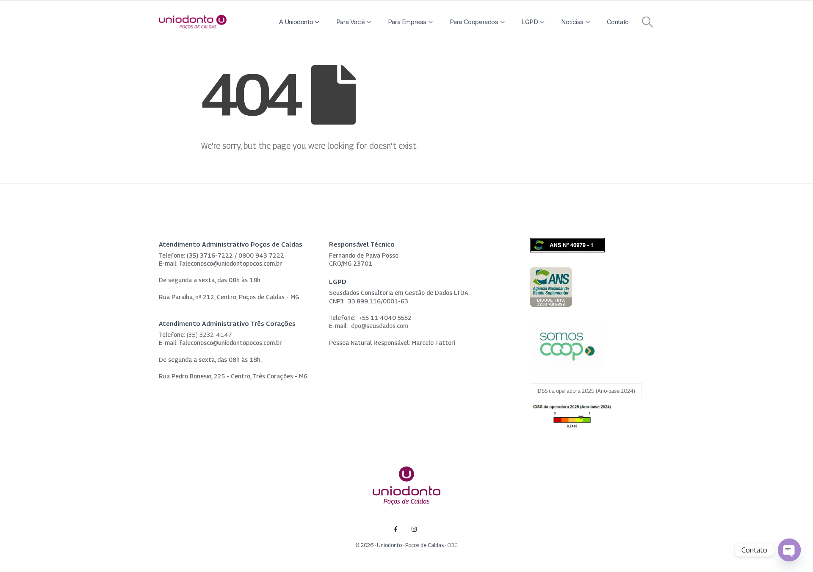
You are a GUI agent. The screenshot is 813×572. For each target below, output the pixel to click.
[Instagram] (414, 529)
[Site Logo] (193, 22)
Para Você (350, 22)
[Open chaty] (789, 550)
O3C (452, 545)
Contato (618, 22)
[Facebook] (396, 529)
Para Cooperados (474, 22)
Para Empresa (407, 22)
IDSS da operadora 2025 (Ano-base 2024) (585, 391)
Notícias (572, 22)
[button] (647, 22)
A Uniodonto (296, 22)
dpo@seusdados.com (379, 325)
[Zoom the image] (551, 272)
